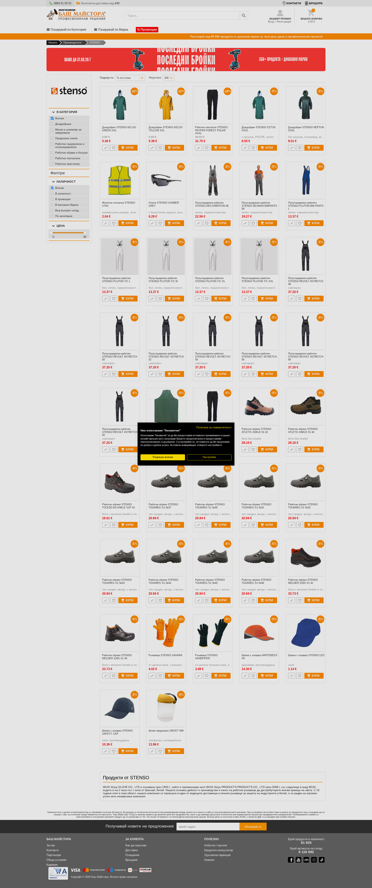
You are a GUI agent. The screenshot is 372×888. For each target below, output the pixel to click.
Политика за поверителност (214, 427)
